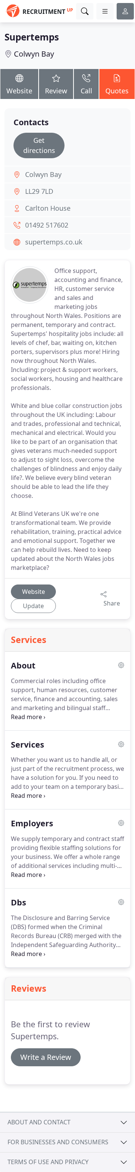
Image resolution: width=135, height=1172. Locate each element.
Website (19, 90)
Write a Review (45, 1057)
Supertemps (31, 37)
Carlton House (47, 208)
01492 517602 (46, 224)
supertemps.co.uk (53, 241)
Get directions (39, 145)
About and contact (39, 1122)
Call (86, 90)
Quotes (117, 90)
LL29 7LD (39, 191)
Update (33, 606)
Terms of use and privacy (48, 1162)
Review (56, 90)
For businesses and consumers (58, 1142)
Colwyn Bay (34, 54)
